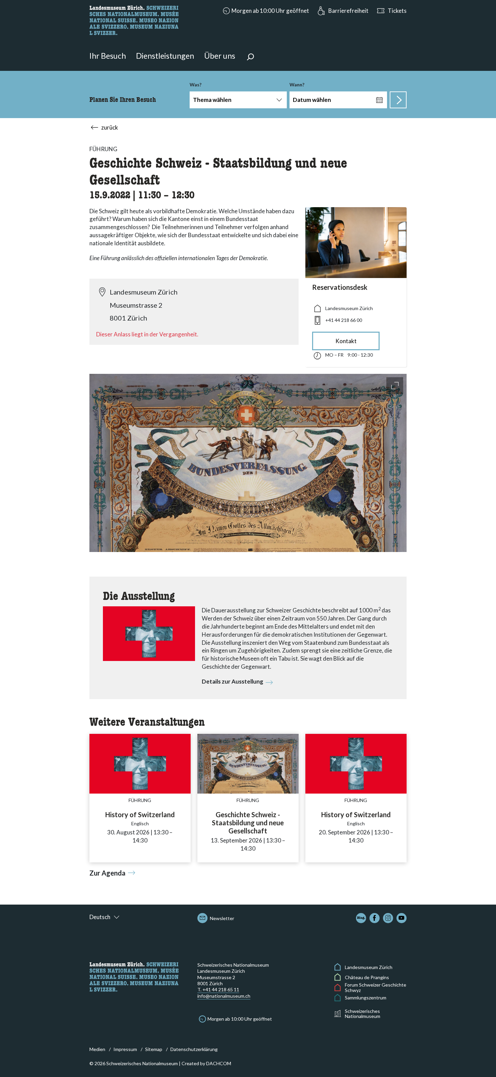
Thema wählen (212, 99)
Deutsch (99, 916)
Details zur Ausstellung (232, 681)
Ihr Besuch (107, 55)
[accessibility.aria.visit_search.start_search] (398, 99)
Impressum (125, 1049)
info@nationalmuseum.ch (223, 996)
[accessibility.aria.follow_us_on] (361, 918)
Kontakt (346, 340)
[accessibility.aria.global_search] (250, 57)
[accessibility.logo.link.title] (133, 19)
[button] (265, 11)
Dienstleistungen (165, 55)
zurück (109, 127)
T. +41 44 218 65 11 (218, 989)
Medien (97, 1049)
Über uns (219, 55)
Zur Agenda (107, 873)
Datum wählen (312, 99)
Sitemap (153, 1049)
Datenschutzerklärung (194, 1049)
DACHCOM (218, 1063)
